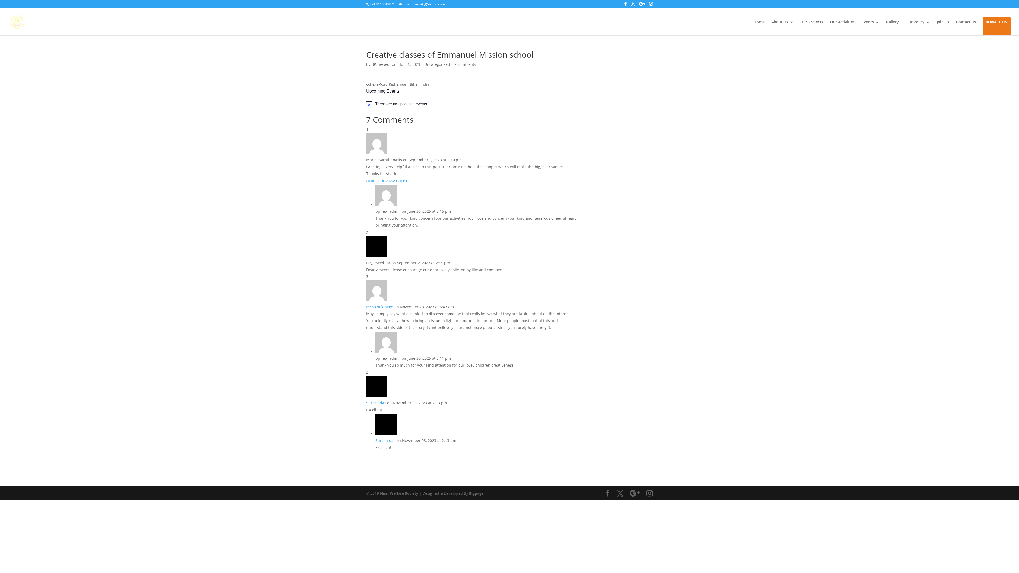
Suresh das (376, 402)
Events (868, 22)
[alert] (471, 104)
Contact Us (966, 22)
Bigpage (476, 493)
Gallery (892, 22)
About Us (779, 22)
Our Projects (811, 22)
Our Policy (915, 22)
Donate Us (996, 22)
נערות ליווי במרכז (379, 306)
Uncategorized (437, 64)
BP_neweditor (384, 64)
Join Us (943, 22)
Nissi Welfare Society (399, 493)
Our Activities (842, 22)
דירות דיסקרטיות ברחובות (386, 180)
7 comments (465, 64)
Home (759, 22)
